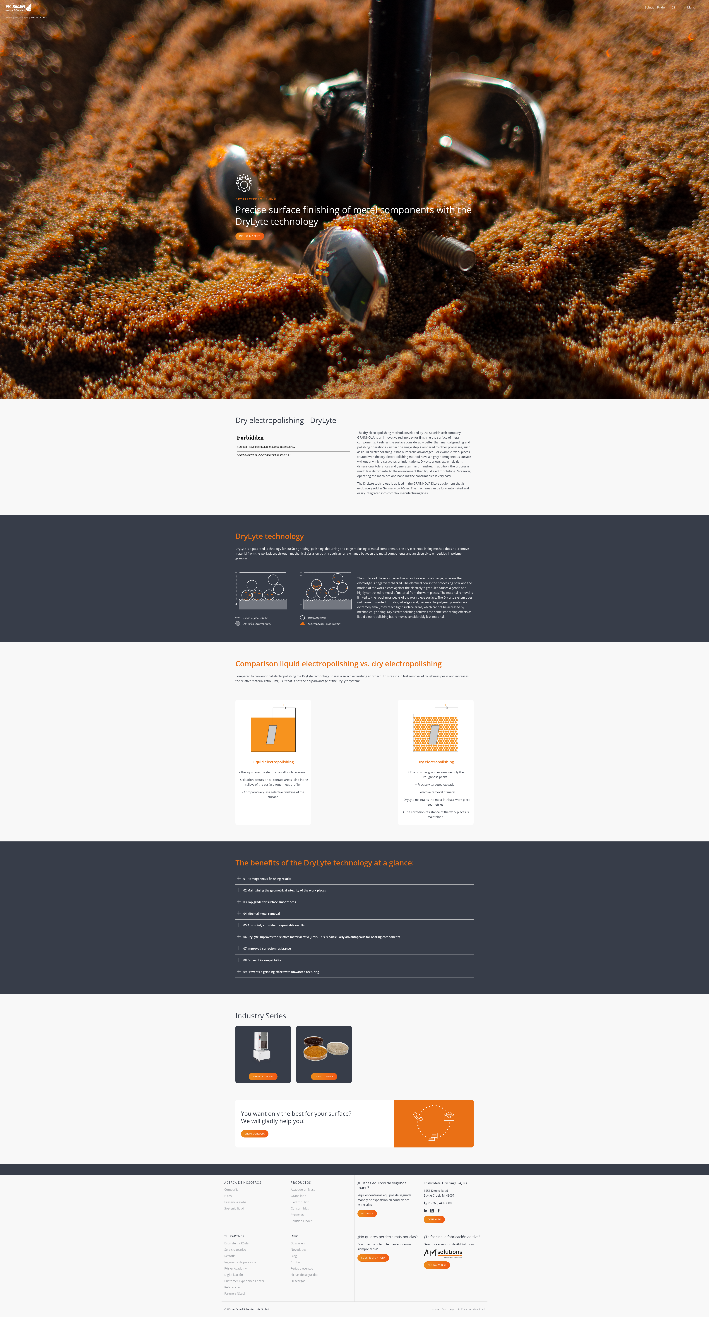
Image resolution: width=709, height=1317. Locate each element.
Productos (21, 17)
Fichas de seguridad (304, 1275)
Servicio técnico (235, 1250)
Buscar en (298, 1243)
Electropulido (300, 1202)
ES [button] (673, 7)
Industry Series (249, 236)
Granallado (298, 1196)
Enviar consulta (255, 1133)
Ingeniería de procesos (240, 1262)
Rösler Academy (235, 1268)
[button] (354, 878)
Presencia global (235, 1202)
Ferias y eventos (302, 1268)
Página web (436, 1265)
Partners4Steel (234, 1294)
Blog (294, 1256)
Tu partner (234, 1236)
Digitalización (233, 1275)
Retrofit (229, 1256)
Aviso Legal (448, 1309)
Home (9, 17)
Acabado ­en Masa (303, 1190)
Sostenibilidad (234, 1208)
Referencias (232, 1287)
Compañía (231, 1190)
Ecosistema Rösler (237, 1243)
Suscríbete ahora (373, 1257)
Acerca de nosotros (242, 1183)
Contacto (434, 1219)
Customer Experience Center (244, 1281)
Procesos (297, 1215)
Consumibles (300, 1208)
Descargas (298, 1281)
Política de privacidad (471, 1309)
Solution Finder (655, 7)
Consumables (324, 1076)
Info (295, 1236)
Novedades (298, 1250)
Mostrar (367, 1213)
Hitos (228, 1196)
